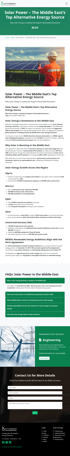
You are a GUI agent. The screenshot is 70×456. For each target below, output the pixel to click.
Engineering (52, 340)
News (45, 441)
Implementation (60, 433)
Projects (46, 435)
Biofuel (45, 437)
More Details (44, 358)
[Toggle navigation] (66, 3)
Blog (12, 37)
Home (7, 37)
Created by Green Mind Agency (12, 447)
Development (59, 439)
